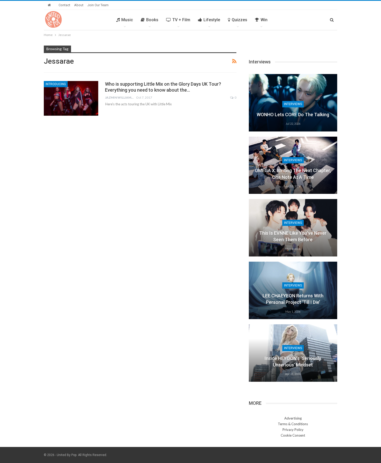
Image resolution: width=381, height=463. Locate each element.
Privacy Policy (293, 430)
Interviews (293, 104)
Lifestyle (211, 19)
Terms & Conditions (293, 424)
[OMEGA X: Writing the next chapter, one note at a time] (293, 165)
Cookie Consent (293, 435)
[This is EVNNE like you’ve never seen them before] (293, 228)
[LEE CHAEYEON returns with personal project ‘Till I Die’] (293, 290)
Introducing (56, 84)
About (78, 5)
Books (152, 19)
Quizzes (239, 19)
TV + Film (181, 19)
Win (263, 19)
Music (127, 19)
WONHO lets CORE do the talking (293, 114)
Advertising (293, 418)
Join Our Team (98, 5)
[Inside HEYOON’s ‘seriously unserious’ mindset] (293, 353)
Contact (64, 5)
